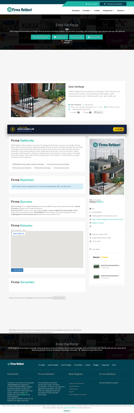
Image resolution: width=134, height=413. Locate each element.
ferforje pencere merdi (61, 168)
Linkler (97, 10)
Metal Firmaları (98, 223)
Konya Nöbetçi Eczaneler (78, 394)
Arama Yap (77, 37)
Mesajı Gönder (59, 298)
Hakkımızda (73, 389)
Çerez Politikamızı (70, 408)
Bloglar (96, 365)
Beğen (87, 112)
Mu (101, 107)
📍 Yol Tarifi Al (17, 270)
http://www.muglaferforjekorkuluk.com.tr (83, 107)
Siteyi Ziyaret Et (42, 37)
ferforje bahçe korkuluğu (42, 168)
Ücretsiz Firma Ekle (114, 4)
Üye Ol (71, 392)
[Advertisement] (67, 65)
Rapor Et (99, 112)
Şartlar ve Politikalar (76, 383)
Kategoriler (108, 10)
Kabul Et (67, 411)
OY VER (119, 129)
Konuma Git (60, 37)
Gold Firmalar (53, 365)
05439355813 (88, 105)
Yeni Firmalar (66, 365)
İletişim (120, 10)
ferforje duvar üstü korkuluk (22, 168)
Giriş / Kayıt (92, 4)
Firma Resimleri (65, 186)
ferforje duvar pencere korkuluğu (58, 164)
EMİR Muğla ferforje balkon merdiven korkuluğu (28, 164)
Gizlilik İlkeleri (74, 386)
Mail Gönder (95, 37)
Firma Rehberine (14, 385)
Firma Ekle (78, 365)
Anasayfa (76, 10)
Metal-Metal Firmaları (113, 107)
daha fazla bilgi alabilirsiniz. (92, 350)
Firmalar (86, 10)
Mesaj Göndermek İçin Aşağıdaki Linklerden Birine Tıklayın (37, 298)
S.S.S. (114, 365)
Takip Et (75, 112)
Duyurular (105, 365)
